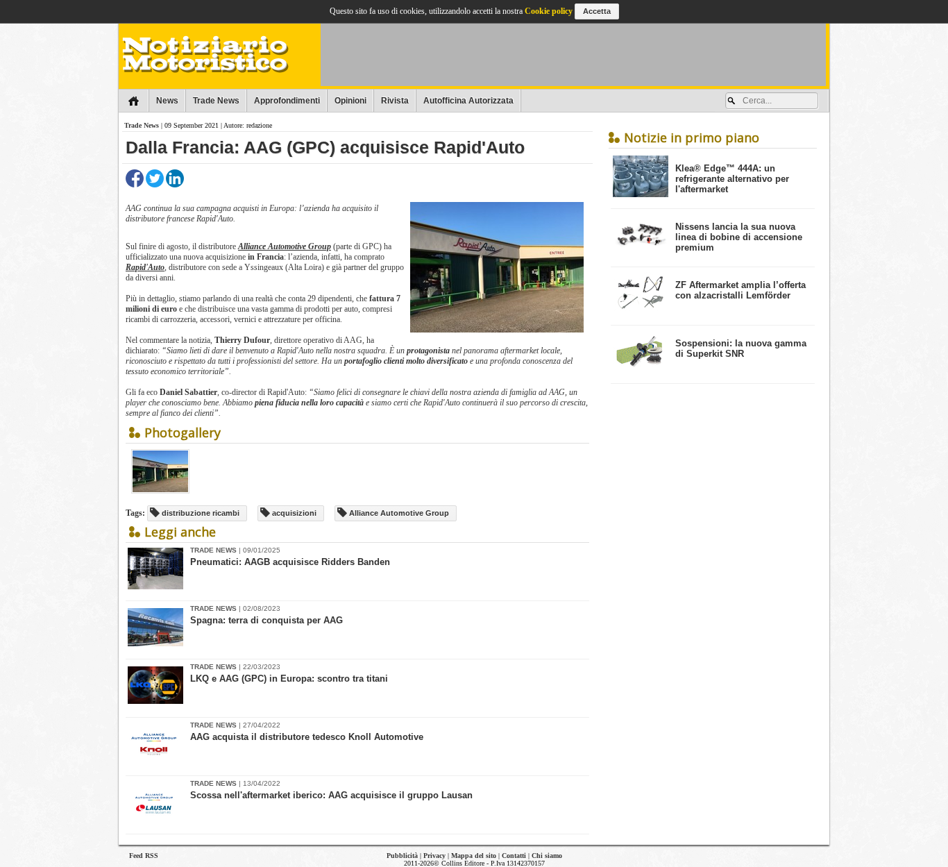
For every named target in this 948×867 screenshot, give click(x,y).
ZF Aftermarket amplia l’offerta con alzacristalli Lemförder (740, 290)
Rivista (395, 101)
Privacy (434, 855)
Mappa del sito (473, 855)
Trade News (216, 101)
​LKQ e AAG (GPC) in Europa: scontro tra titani (289, 678)
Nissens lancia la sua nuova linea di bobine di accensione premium (738, 237)
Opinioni (350, 101)
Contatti (514, 855)
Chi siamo (547, 855)
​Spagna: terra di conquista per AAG (266, 620)
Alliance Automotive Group (284, 246)
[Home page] (134, 101)
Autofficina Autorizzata (468, 101)
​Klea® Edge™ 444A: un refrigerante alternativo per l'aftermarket (732, 178)
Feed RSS (143, 855)
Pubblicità (402, 855)
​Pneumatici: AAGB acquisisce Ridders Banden (290, 562)
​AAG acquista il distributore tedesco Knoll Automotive (306, 737)
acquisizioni (293, 513)
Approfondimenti (287, 101)
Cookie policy (549, 11)
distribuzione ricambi (199, 513)
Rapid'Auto (145, 267)
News (167, 101)
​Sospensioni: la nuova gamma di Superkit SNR (740, 348)
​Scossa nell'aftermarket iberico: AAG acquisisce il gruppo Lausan (331, 795)
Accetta (597, 11)
